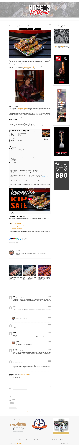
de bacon (32, 67)
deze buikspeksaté (27, 121)
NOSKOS (14, 443)
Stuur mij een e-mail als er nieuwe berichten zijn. (12, 404)
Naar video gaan (30, 28)
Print (45, 138)
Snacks (13, 24)
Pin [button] (48, 138)
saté (14, 242)
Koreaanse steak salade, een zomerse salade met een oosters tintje (22, 226)
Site (9, 393)
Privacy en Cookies (19, 443)
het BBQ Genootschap (30, 66)
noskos (21, 245)
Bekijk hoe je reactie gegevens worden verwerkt (33, 411)
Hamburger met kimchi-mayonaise (16, 228)
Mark (14, 360)
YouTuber (62, 46)
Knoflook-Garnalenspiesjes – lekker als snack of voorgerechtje (29, 278)
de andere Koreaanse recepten (23, 108)
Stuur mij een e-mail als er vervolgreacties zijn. (12, 398)
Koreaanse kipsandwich (15, 221)
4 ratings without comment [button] (25, 374)
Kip (10, 24)
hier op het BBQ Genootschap (33, 117)
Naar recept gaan (22, 28)
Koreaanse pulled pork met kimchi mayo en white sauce (20, 225)
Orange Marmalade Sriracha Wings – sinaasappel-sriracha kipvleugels (44, 278)
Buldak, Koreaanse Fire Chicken (16, 223)
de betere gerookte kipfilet (26, 67)
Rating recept (11, 377)
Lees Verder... (65, 48)
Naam (10, 388)
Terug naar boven (65, 443)
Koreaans (10, 242)
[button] (44, 139)
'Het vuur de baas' (32, 252)
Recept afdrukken (37, 28)
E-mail (10, 391)
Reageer (49, 296)
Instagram (27, 232)
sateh (17, 242)
